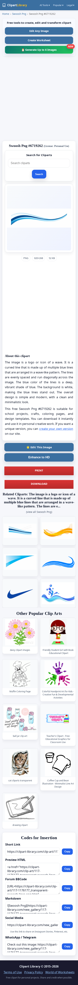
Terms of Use (13, 972)
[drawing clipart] (20, 807)
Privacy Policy (33, 972)
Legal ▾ (70, 5)
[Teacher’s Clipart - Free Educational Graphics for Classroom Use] (58, 718)
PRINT (39, 470)
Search (39, 174)
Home (5, 14)
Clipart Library (29, 966)
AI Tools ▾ (45, 5)
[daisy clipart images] (20, 632)
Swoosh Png (19, 14)
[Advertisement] (39, 98)
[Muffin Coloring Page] (20, 673)
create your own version (56, 429)
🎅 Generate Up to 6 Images (47, 48)
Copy (67, 851)
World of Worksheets (60, 972)
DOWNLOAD (39, 483)
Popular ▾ (58, 5)
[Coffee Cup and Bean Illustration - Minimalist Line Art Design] (58, 763)
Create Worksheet (39, 40)
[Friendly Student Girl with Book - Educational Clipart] (58, 632)
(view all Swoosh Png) (39, 512)
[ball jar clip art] (20, 718)
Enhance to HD (39, 457)
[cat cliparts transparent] (20, 763)
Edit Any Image (39, 31)
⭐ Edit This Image (39, 447)
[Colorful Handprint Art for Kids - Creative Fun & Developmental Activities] (58, 673)
